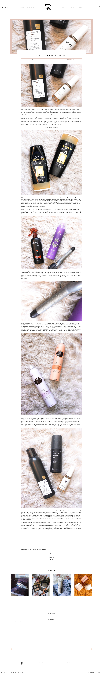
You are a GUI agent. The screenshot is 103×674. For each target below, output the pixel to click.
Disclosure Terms (71, 665)
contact (22, 7)
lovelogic (99, 672)
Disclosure (30, 7)
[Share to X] (50, 559)
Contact (39, 666)
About (39, 665)
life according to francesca (10, 672)
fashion (72, 7)
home (15, 7)
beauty (64, 7)
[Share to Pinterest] (52, 559)
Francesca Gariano (72, 59)
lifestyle (81, 7)
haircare (53, 557)
